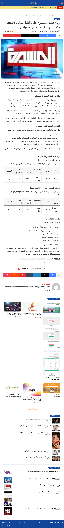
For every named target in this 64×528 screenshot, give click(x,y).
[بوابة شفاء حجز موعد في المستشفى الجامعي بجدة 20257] (51, 339)
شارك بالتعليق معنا (32, 409)
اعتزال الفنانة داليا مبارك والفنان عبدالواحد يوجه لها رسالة (38, 419)
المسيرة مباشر (50, 258)
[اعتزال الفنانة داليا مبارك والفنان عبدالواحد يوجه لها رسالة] (56, 421)
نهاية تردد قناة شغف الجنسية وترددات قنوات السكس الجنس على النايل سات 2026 (32, 314)
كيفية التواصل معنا (23, 522)
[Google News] (36, 268)
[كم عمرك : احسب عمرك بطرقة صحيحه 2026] (51, 388)
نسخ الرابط (22, 262)
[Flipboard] (23, 269)
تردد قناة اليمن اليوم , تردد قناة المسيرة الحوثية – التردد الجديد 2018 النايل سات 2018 (41, 508)
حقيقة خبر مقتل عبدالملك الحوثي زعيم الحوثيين (49, 491)
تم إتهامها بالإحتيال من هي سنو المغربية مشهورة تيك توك (38, 456)
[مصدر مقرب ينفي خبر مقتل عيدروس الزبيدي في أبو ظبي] (56, 452)
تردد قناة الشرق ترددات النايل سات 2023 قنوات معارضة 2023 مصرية (44, 478)
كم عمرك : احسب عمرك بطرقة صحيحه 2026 (46, 7)
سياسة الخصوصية (14, 522)
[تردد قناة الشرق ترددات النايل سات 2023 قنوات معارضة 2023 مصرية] (8, 480)
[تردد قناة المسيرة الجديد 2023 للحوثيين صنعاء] (8, 487)
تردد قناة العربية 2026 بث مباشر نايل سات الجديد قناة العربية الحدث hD (44, 471)
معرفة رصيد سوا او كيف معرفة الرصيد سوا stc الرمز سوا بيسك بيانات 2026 (32, 399)
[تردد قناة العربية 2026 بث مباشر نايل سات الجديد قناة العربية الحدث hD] (8, 473)
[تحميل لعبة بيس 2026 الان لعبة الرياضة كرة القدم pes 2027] (12, 306)
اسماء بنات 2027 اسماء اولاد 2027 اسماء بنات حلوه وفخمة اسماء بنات (35, 426)
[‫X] (45, 290)
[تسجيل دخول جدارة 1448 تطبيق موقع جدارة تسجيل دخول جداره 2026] (12, 388)
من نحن (29, 522)
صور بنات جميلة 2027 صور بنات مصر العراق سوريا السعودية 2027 (35, 432)
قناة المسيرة (24, 258)
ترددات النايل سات (32, 258)
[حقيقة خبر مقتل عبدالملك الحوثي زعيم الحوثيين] (8, 498)
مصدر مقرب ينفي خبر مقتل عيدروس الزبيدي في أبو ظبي (38, 451)
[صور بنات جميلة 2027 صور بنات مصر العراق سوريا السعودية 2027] (56, 440)
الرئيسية (57, 15)
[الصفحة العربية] (32, 3)
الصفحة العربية (55, 31)
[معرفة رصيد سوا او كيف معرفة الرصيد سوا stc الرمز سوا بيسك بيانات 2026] (32, 389)
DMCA (3, 522)
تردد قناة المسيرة (41, 258)
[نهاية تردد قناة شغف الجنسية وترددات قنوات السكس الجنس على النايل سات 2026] (32, 307)
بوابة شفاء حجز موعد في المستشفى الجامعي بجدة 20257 (52, 378)
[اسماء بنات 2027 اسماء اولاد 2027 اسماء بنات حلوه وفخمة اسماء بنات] (56, 428)
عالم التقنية (52, 15)
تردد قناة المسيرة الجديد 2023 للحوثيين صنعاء (50, 485)
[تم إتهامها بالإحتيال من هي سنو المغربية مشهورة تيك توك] (56, 458)
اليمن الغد (8, 522)
